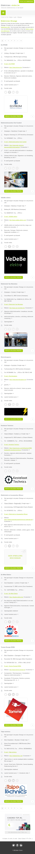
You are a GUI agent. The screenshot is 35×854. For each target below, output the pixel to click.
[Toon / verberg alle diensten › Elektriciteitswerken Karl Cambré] (19, 156)
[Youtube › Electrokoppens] (17, 404)
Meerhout (13, 206)
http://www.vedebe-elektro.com (17, 220)
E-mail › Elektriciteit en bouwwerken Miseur (16, 514)
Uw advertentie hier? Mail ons (17, 832)
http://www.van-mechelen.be (17, 308)
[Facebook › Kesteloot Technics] (9, 470)
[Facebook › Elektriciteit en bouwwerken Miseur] (9, 545)
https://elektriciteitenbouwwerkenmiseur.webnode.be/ (18, 519)
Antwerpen (7, 131)
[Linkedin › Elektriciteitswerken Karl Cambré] (13, 168)
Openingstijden (9, 321)
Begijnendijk (17, 503)
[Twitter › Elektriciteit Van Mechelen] (5, 329)
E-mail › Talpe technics (10, 752)
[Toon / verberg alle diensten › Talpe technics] (19, 765)
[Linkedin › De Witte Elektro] (13, 621)
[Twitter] (13, 845)
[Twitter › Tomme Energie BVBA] (5, 694)
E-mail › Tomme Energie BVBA (12, 666)
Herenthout (14, 131)
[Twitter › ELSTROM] (5, 92)
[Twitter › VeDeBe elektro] (5, 246)
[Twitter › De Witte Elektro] (5, 621)
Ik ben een (26, 1)
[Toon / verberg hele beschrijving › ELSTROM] (19, 72)
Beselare (17, 740)
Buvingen (12, 53)
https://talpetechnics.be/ (15, 755)
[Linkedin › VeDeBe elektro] (13, 246)
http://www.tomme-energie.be (17, 669)
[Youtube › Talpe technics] (17, 780)
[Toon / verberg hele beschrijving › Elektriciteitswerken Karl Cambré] (19, 151)
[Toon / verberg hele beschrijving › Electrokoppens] (19, 385)
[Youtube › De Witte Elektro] (17, 621)
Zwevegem (18, 655)
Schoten (13, 292)
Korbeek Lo (17, 434)
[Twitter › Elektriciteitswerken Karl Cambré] (5, 168)
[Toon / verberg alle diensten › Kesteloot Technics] (19, 459)
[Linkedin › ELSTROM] (13, 92)
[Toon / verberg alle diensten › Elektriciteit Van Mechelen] (19, 317)
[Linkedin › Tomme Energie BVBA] (13, 694)
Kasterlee (13, 365)
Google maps (20, 53)
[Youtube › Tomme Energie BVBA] (17, 694)
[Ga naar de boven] (32, 116)
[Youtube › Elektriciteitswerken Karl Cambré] (17, 168)
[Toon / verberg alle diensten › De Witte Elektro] (19, 607)
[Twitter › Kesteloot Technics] (5, 470)
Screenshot (26, 67)
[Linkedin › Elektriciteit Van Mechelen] (13, 329)
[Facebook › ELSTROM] (9, 92)
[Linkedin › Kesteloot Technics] (13, 470)
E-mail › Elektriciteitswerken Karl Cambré (15, 142)
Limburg (6, 53)
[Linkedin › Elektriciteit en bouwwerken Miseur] (13, 545)
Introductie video (25, 773)
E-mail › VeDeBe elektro (10, 216)
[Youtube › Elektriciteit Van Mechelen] (17, 329)
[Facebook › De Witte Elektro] (9, 621)
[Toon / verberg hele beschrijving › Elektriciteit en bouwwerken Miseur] (19, 526)
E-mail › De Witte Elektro (11, 593)
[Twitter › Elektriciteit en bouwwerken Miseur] (5, 545)
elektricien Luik (5, 27)
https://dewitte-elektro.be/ (16, 597)
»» (21, 40)
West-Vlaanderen (8, 655)
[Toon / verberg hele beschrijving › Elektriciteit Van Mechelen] (19, 312)
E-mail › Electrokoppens (10, 376)
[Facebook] (17, 845)
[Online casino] (17, 814)
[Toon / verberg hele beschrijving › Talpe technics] (19, 760)
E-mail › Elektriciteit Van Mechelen (13, 304)
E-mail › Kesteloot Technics (11, 444)
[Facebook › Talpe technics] (9, 780)
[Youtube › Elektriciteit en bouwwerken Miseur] (17, 545)
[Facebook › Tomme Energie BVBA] (9, 694)
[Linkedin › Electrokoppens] (13, 404)
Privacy (21, 850)
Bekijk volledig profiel (13, 116)
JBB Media (15, 850)
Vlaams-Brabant (8, 434)
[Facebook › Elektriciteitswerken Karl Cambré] (9, 168)
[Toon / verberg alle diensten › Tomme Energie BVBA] (19, 679)
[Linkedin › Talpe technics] (13, 780)
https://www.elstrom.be (15, 67)
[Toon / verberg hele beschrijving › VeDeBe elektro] (19, 226)
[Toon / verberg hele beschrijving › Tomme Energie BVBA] (19, 674)
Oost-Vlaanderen (8, 583)
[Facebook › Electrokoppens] (9, 404)
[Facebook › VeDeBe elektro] (9, 246)
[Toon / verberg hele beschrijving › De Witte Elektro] (19, 601)
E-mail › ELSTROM (9, 64)
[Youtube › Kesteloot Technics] (17, 470)
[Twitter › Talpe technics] (5, 780)
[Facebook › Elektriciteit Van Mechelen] (9, 329)
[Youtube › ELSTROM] (17, 92)
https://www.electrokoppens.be (17, 379)
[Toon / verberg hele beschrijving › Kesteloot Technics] (19, 454)
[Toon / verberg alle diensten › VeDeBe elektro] (19, 231)
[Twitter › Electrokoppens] (5, 404)
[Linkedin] (21, 845)
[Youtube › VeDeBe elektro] (17, 246)
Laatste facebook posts (11, 84)
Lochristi (17, 583)
